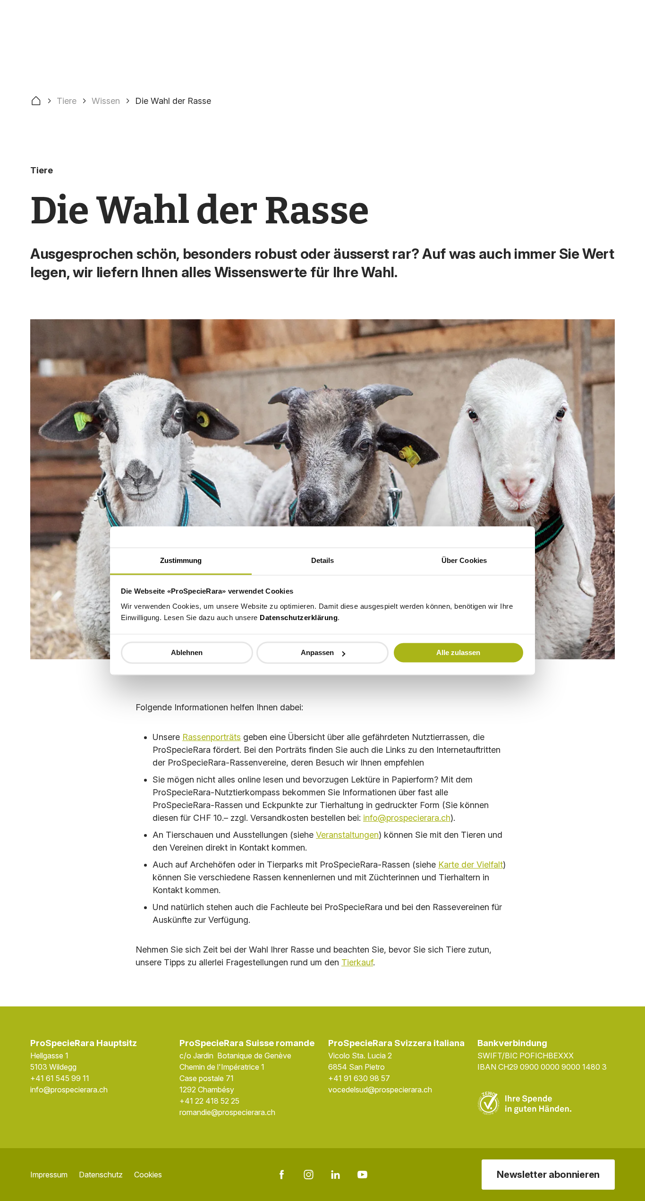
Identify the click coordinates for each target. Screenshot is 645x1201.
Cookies (148, 1174)
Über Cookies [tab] (464, 560)
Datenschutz (101, 1174)
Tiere (66, 101)
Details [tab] (322, 560)
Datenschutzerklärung (299, 617)
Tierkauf (357, 962)
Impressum (49, 1174)
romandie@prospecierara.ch (227, 1112)
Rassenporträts (211, 737)
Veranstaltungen (347, 835)
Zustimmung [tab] (181, 560)
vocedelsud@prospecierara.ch (380, 1089)
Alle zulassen (458, 652)
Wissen (106, 101)
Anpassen (317, 652)
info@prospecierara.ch (406, 818)
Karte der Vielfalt (470, 864)
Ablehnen (187, 652)
